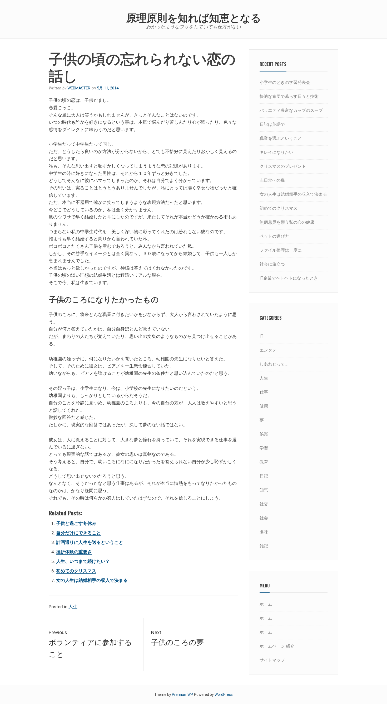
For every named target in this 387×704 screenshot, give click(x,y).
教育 (264, 461)
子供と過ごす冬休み (76, 523)
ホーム (266, 604)
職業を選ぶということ (281, 138)
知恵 (264, 489)
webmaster (78, 88)
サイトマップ (272, 660)
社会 (264, 517)
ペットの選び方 (274, 236)
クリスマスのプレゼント (283, 166)
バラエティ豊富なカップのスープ (291, 110)
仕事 (264, 392)
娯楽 (264, 434)
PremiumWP (182, 694)
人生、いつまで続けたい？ (83, 561)
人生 (72, 606)
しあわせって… (273, 364)
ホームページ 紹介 (277, 646)
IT (261, 336)
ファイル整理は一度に (281, 250)
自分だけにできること (78, 532)
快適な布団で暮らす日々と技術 (289, 96)
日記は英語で (272, 124)
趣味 (264, 531)
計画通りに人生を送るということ (89, 542)
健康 (264, 406)
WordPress (224, 694)
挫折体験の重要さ (74, 551)
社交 (264, 503)
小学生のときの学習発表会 (285, 82)
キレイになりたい (276, 152)
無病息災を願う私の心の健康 (287, 222)
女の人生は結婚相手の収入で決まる (92, 580)
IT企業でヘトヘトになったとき (289, 278)
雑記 (264, 545)
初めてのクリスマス (76, 570)
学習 (264, 448)
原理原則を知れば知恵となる (193, 17)
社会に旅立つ (272, 264)
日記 (264, 475)
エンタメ (268, 350)
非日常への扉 (272, 180)
